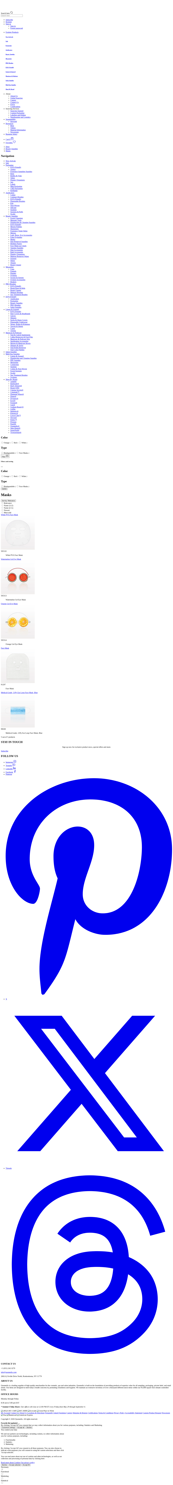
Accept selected (14, 1465)
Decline (29, 1427)
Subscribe (4, 751)
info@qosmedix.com (8, 1372)
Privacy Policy (119, 1413)
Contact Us (14, 102)
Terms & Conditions (105, 1413)
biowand (13, 121)
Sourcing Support (16, 111)
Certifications (15, 107)
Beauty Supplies (12, 149)
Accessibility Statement (133, 1413)
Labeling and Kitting (18, 115)
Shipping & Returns (80, 1413)
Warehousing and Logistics (20, 117)
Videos (13, 128)
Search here (5, 13)
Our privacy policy (28, 1463)
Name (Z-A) (8, 508)
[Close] (2, 466)
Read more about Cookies (10, 1463)
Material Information (18, 130)
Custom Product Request (152, 1413)
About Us (14, 96)
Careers (13, 100)
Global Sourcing (16, 98)
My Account (5, 1413)
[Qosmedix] (86, 5)
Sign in (13, 26)
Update (4, 489)
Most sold (7, 513)
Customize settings (8, 1427)
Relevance (8, 503)
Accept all (20, 1427)
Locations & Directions (35, 1413)
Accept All (26, 1465)
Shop (8, 147)
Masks (8, 151)
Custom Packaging (17, 113)
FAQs (12, 104)
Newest (7, 510)
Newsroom (14, 132)
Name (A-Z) (8, 506)
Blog (12, 126)
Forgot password (16, 28)
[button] (8, 24)
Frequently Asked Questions (55, 1413)
